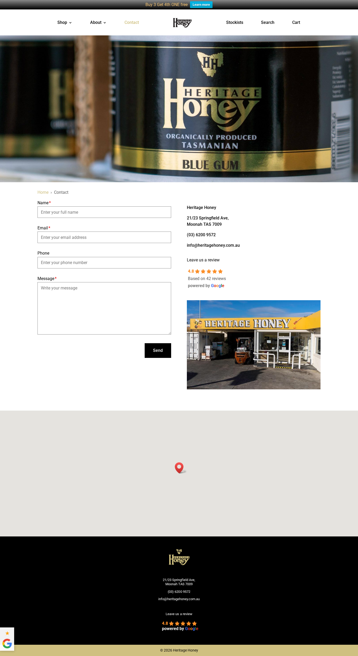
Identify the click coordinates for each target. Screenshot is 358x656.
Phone (43, 253)
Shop (62, 23)
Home (42, 192)
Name (44, 202)
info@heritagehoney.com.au (213, 245)
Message (47, 278)
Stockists (234, 23)
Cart (296, 23)
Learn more (201, 5)
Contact (131, 23)
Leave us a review (203, 259)
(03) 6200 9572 (201, 234)
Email (43, 227)
